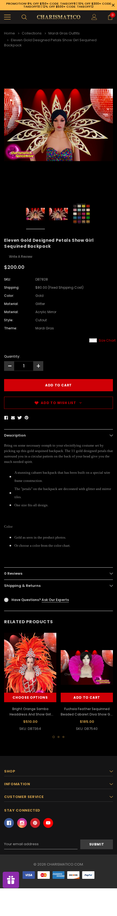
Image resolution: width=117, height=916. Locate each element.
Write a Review (20, 256)
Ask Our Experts (55, 599)
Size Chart (107, 340)
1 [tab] (54, 737)
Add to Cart (86, 697)
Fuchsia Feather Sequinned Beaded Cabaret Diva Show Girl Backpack (87, 714)
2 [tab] (58, 737)
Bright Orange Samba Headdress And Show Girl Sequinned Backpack (30, 714)
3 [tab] (63, 737)
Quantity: (12, 356)
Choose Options (30, 697)
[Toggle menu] (7, 17)
